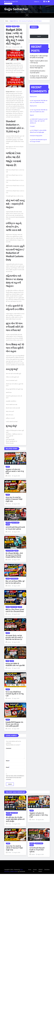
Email (8, 767)
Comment (8, 748)
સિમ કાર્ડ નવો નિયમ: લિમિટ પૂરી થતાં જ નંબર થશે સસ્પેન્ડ (15, 582)
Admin (9, 47)
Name (8, 760)
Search (34, 27)
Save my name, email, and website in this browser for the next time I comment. (15, 777)
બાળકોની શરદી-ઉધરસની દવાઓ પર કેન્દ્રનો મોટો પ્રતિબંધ (15, 528)
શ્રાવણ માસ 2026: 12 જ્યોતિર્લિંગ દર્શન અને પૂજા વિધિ (15, 664)
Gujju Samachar (16, 9)
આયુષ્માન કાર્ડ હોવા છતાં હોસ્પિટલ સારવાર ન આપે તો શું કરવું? (15, 471)
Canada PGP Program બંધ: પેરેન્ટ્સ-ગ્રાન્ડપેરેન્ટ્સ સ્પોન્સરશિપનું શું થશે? (14, 724)
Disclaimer (47, 869)
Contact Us (35, 870)
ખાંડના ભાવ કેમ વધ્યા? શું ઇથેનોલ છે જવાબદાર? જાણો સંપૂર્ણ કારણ (14, 499)
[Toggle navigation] (27, 15)
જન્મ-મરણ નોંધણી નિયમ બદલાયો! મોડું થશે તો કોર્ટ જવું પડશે (15, 694)
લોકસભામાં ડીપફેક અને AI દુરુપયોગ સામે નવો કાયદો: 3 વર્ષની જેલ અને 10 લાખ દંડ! (14, 637)
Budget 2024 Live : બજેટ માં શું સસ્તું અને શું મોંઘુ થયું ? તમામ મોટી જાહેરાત (26, 21)
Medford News (14, 871)
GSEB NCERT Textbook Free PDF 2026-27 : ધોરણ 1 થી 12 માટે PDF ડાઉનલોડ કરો (39, 121)
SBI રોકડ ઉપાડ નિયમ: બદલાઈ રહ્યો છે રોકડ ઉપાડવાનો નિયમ (15, 610)
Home (6, 21)
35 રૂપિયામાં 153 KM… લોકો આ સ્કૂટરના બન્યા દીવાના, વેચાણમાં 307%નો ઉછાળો (14, 555)
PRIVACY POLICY (41, 870)
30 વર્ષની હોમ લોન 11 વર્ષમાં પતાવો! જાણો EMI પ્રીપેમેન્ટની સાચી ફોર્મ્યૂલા (15, 819)
